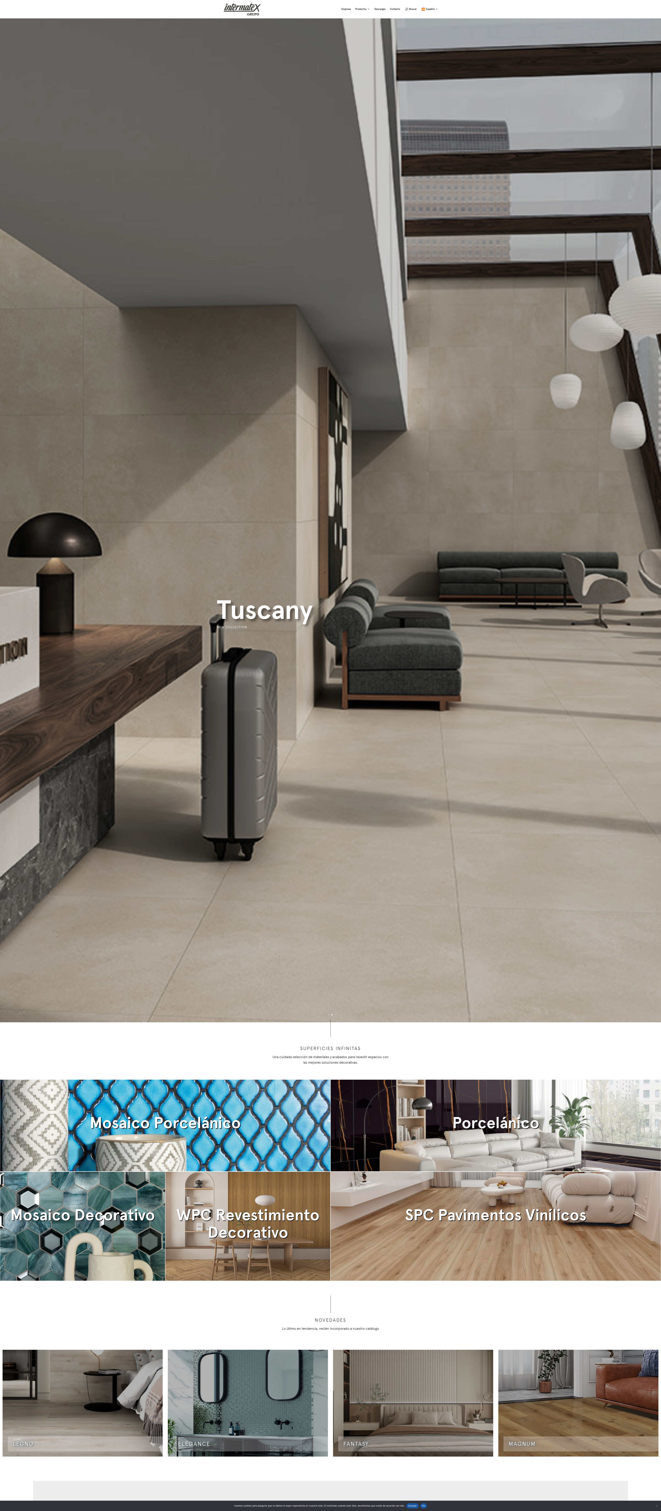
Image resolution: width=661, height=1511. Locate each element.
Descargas (379, 9)
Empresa (346, 9)
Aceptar (412, 1505)
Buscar (413, 9)
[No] (656, 1506)
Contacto (395, 9)
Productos (360, 9)
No (423, 1505)
